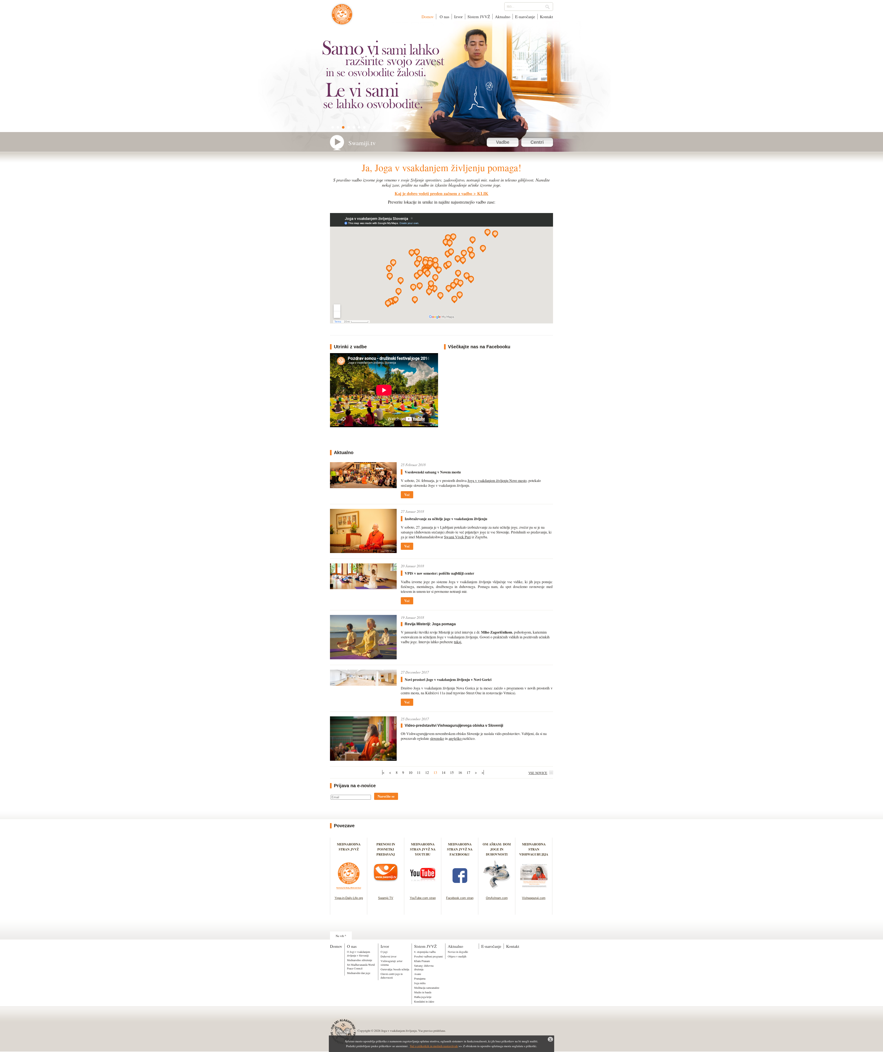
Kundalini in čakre (424, 1001)
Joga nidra (419, 983)
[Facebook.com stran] (459, 890)
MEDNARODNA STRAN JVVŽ (349, 849)
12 (427, 772)
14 (443, 772)
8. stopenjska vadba (425, 952)
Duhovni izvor (388, 956)
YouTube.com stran (423, 898)
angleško (455, 738)
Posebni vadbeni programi (428, 956)
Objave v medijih (457, 956)
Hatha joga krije (422, 997)
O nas (444, 16)
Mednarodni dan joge (358, 973)
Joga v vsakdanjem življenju (342, 17)
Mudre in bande (422, 992)
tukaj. (458, 641)
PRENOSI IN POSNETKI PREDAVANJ (385, 849)
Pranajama (419, 978)
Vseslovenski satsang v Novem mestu (433, 472)
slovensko (437, 738)
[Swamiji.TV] (385, 890)
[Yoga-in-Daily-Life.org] (348, 890)
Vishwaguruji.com (533, 898)
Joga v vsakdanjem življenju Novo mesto (497, 480)
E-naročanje (525, 16)
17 (468, 772)
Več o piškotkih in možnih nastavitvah (434, 1046)
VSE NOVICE (537, 773)
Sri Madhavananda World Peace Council (361, 966)
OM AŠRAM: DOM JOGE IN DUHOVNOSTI (497, 849)
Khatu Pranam (422, 961)
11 (419, 772)
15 (452, 772)
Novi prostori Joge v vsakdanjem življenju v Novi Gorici (448, 679)
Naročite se (386, 796)
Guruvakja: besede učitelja (395, 969)
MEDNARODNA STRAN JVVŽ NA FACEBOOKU (460, 849)
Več (407, 494)
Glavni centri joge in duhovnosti (392, 975)
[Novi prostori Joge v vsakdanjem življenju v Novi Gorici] (363, 684)
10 (410, 772)
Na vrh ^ (341, 936)
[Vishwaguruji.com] (534, 890)
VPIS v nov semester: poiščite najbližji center (439, 573)
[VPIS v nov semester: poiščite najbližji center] (363, 587)
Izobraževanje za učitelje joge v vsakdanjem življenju (446, 518)
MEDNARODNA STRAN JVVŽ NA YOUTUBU (423, 849)
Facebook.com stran (459, 898)
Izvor (458, 16)
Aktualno (502, 16)
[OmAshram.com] (496, 890)
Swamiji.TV (385, 898)
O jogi (384, 952)
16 (460, 772)
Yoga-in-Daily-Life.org (349, 898)
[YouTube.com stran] (422, 890)
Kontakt (546, 16)
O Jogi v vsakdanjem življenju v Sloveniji (358, 953)
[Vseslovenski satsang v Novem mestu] (363, 486)
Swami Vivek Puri (457, 536)
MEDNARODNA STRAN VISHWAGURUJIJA (533, 849)
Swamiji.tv (362, 143)
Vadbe (502, 142)
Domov (427, 16)
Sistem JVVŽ (478, 16)
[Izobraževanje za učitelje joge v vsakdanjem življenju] (363, 551)
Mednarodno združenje (359, 960)
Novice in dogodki (458, 952)
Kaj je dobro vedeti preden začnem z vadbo (433, 193)
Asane (417, 974)
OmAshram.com (497, 898)
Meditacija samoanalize (426, 987)
